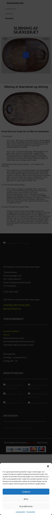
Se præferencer (26, 506)
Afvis (26, 499)
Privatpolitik (30, 512)
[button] (48, 466)
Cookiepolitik (20, 512)
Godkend (26, 491)
